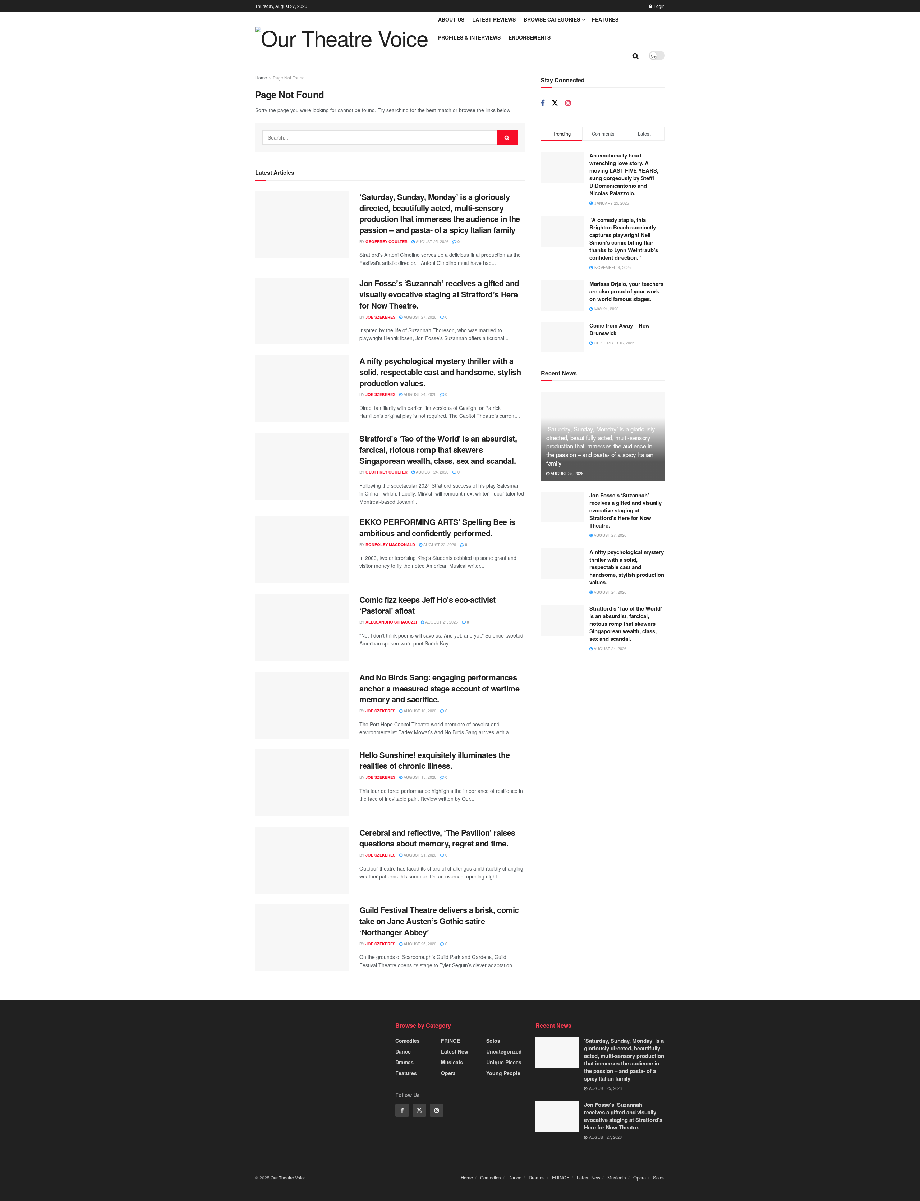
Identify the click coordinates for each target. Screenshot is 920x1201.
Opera (448, 1073)
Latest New (454, 1051)
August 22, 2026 (439, 544)
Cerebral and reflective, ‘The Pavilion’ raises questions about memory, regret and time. (437, 838)
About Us (451, 19)
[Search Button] (507, 137)
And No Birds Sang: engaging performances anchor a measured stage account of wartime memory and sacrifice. (439, 688)
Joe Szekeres (380, 317)
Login (659, 6)
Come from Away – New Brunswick (619, 329)
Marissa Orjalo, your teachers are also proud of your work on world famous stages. (626, 291)
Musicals (452, 1062)
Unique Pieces (503, 1062)
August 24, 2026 (419, 394)
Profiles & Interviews (469, 37)
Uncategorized (504, 1051)
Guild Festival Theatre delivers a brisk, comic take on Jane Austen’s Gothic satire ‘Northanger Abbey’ (439, 921)
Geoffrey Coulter (386, 241)
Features (605, 19)
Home (261, 77)
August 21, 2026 (441, 622)
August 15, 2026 (419, 777)
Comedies (407, 1040)
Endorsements (530, 37)
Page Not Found (289, 77)
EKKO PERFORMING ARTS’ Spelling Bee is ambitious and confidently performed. (437, 527)
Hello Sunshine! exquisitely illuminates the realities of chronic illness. (434, 760)
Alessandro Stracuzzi (391, 622)
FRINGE (450, 1040)
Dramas (404, 1062)
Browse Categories (552, 19)
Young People (503, 1073)
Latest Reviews (494, 19)
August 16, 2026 (419, 710)
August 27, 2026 (419, 317)
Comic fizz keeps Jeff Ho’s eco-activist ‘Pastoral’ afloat (427, 605)
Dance (403, 1051)
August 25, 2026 (431, 241)
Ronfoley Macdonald (390, 544)
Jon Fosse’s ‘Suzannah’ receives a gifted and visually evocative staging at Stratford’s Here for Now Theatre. (439, 294)
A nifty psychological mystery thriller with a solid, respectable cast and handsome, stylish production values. (440, 372)
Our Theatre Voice (288, 1177)
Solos (493, 1040)
